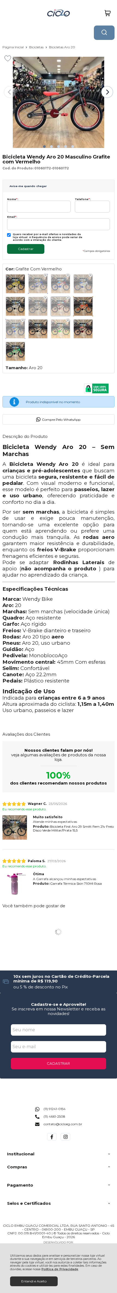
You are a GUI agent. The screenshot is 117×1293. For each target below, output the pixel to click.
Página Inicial (13, 47)
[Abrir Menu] (6, 13)
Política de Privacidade (59, 1269)
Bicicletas (36, 47)
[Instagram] (65, 1140)
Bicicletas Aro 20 (62, 47)
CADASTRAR (58, 1063)
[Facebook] (52, 1140)
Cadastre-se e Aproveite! (58, 1004)
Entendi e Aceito (34, 1281)
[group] (58, 981)
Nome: (12, 199)
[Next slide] (107, 92)
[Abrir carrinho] (108, 13)
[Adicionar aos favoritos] (7, 58)
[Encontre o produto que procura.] (104, 33)
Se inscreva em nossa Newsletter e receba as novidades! (58, 1011)
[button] (44, 146)
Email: (12, 216)
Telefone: (83, 199)
